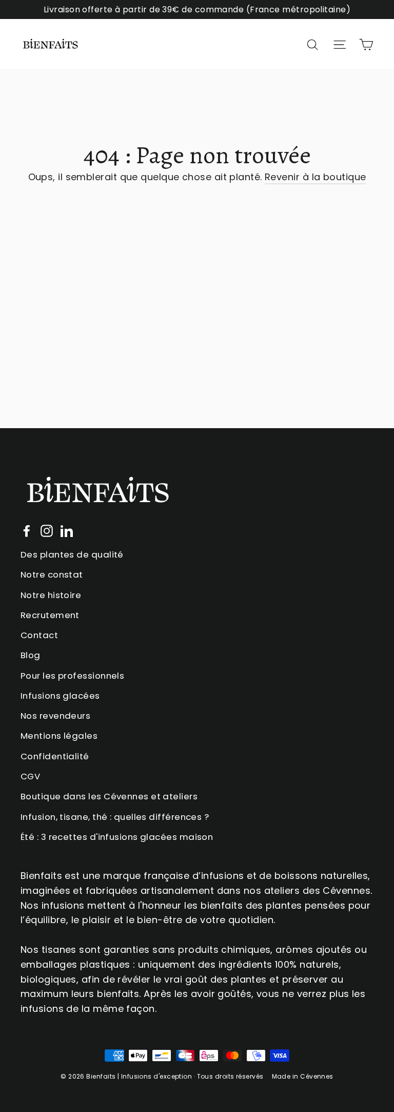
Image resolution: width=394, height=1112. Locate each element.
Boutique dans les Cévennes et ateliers (109, 796)
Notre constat (52, 574)
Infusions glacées (60, 695)
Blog (31, 655)
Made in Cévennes (302, 1076)
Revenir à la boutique (315, 176)
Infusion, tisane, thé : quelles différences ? (115, 817)
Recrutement (50, 615)
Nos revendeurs (55, 716)
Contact (39, 635)
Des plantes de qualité (72, 554)
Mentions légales (59, 736)
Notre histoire (51, 595)
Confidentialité (55, 756)
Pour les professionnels (72, 675)
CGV (30, 776)
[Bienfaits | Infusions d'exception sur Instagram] (47, 530)
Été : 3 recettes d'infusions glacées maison (117, 837)
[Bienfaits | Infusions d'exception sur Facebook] (27, 530)
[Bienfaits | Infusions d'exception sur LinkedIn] (67, 530)
